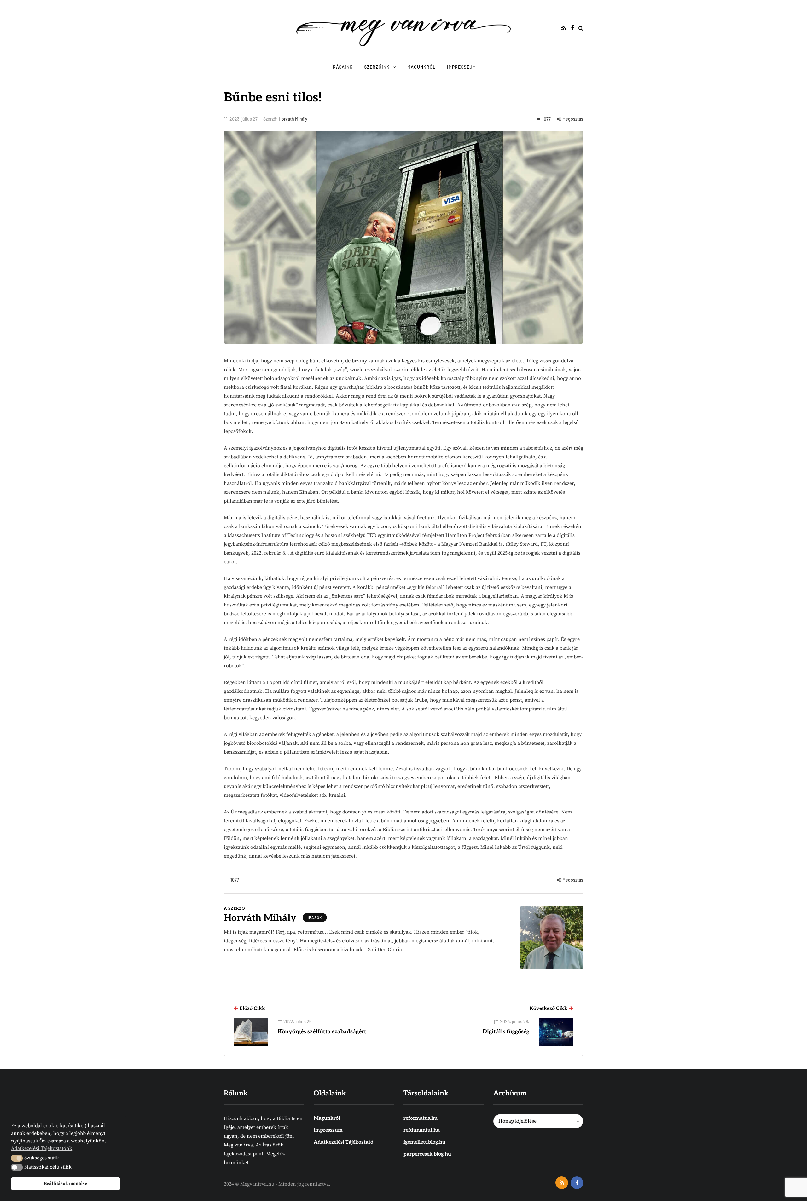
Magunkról (421, 67)
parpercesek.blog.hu (427, 1154)
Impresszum (461, 67)
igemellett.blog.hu (424, 1142)
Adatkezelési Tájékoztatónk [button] (41, 1148)
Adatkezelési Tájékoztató (343, 1142)
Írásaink (342, 67)
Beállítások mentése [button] (65, 1184)
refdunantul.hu (422, 1130)
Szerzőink (377, 67)
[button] (17, 1158)
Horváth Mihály (293, 119)
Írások (315, 917)
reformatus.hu (421, 1118)
